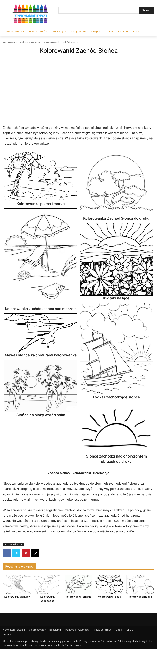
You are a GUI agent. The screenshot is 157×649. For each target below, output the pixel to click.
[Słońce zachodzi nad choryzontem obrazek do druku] (116, 428)
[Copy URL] (35, 553)
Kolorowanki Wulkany (17, 596)
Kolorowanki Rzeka (140, 596)
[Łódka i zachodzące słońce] (116, 349)
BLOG (130, 629)
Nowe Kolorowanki (14, 629)
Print (8, 156)
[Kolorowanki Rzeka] (140, 584)
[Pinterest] (26, 553)
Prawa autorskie (102, 629)
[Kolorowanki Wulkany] (17, 584)
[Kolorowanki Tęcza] (109, 584)
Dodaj (119, 629)
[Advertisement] (78, 86)
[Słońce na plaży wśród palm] (40, 386)
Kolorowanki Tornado (78, 596)
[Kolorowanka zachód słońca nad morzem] (40, 257)
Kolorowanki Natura (31, 42)
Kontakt (7, 634)
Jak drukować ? (37, 629)
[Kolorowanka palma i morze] (40, 176)
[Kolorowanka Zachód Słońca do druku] (116, 184)
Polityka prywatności (77, 629)
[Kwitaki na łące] (116, 259)
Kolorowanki (10, 42)
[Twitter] (16, 553)
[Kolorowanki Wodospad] (48, 584)
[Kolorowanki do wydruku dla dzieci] (30, 14)
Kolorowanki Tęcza (109, 596)
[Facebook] (7, 553)
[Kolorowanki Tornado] (78, 584)
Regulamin (55, 629)
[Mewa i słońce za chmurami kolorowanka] (40, 333)
